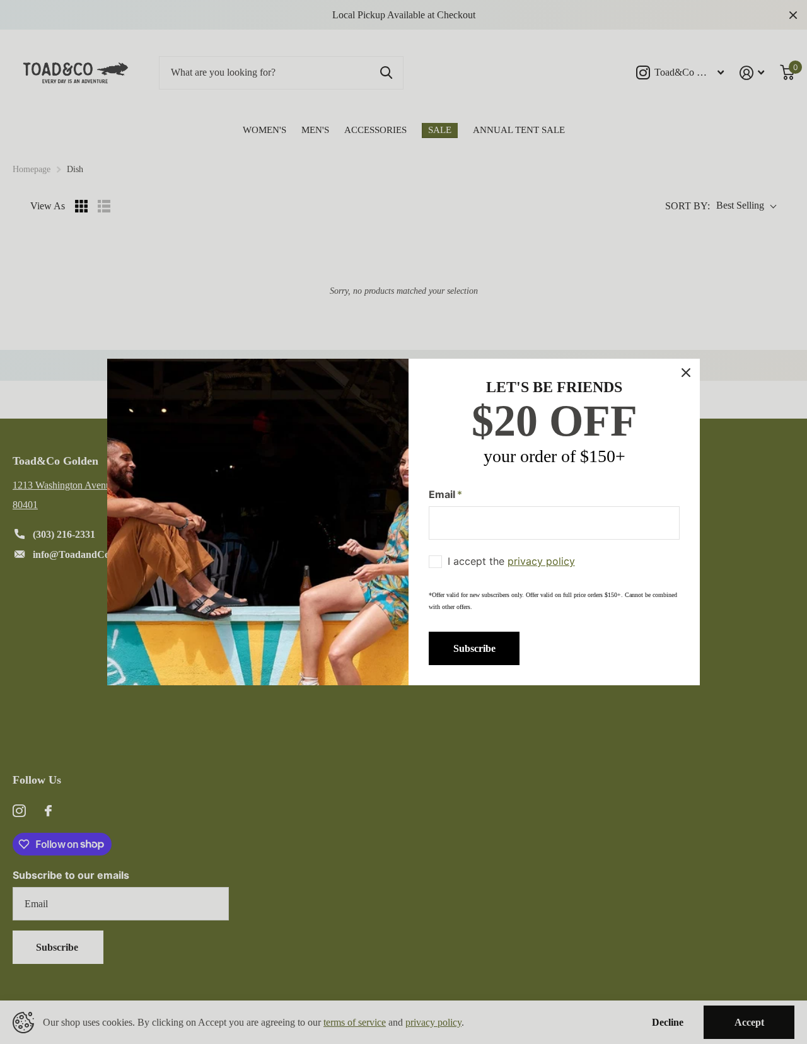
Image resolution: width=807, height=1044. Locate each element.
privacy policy (541, 561)
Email (445, 494)
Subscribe (474, 648)
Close (686, 372)
